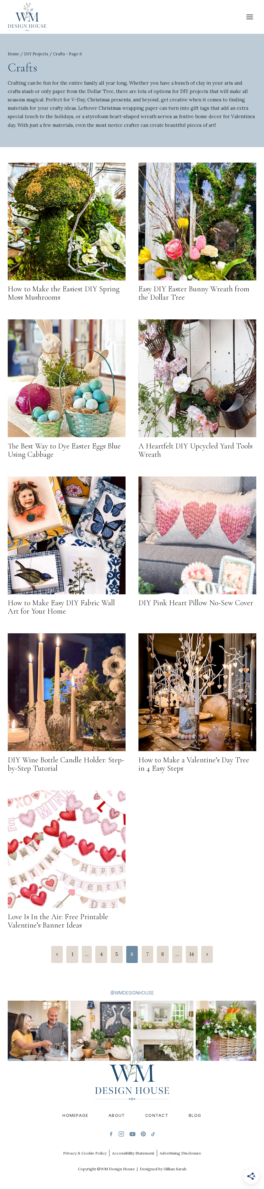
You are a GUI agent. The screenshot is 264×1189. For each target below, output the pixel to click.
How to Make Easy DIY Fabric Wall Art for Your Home (61, 607)
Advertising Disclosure (180, 1153)
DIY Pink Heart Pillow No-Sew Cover (195, 603)
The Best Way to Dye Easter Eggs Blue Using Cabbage (64, 450)
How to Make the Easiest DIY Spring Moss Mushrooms (63, 293)
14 (191, 954)
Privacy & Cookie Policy (85, 1153)
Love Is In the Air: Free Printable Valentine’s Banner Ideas (58, 921)
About (116, 1115)
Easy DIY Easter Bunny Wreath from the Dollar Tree (194, 293)
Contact (156, 1115)
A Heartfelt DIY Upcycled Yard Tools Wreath (195, 450)
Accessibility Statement (133, 1153)
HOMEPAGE (75, 1115)
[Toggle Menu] (249, 17)
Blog (195, 1115)
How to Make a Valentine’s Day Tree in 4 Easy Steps (193, 764)
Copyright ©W (91, 1168)
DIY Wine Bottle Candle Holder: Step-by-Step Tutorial (66, 764)
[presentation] (67, 221)
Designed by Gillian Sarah (163, 1168)
